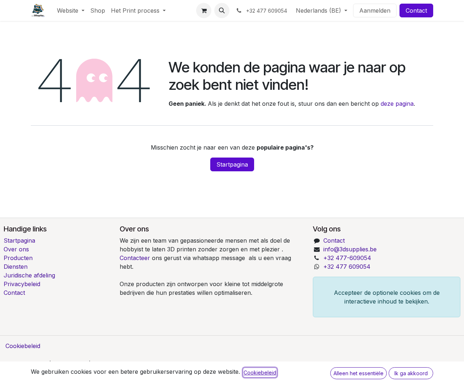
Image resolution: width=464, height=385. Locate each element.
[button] (221, 10)
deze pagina (397, 103)
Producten (18, 257)
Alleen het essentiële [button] (359, 373)
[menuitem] (70, 10)
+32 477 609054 (346, 266)
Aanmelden (374, 10)
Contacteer (136, 257)
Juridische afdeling (29, 275)
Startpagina (232, 164)
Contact (416, 10)
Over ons (16, 249)
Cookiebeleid (22, 346)
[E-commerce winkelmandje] (203, 10)
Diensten (16, 266)
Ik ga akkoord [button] (411, 373)
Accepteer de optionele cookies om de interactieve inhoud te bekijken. (387, 297)
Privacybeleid (22, 284)
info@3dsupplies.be (350, 249)
